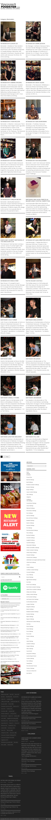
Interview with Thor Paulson (10, 121)
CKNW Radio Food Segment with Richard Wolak (35, 559)
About (27, 472)
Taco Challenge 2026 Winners (6, 645)
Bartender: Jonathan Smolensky (11, 437)
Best (3, 696)
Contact (28, 564)
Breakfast (9, 696)
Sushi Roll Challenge (30, 542)
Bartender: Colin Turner (9, 320)
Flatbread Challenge (30, 508)
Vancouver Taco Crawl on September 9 (8, 613)
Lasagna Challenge (30, 604)
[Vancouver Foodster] (11, 8)
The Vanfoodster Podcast (31, 665)
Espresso (16, 706)
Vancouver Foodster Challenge (8, 735)
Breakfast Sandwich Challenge (32, 484)
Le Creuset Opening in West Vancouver (8, 610)
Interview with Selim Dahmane (28, 728)
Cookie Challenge (30, 567)
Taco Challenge (29, 661)
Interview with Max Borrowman (36, 121)
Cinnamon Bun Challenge (31, 557)
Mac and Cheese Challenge (32, 518)
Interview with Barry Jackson (35, 43)
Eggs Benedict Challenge (31, 579)
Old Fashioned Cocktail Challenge (33, 621)
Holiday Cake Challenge (31, 592)
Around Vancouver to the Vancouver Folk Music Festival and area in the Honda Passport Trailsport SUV (10, 606)
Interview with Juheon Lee (9, 43)
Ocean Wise (4, 723)
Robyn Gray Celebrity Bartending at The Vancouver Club (12, 240)
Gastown (11, 711)
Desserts (4, 704)
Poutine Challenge (30, 636)
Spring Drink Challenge (31, 653)
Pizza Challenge (29, 631)
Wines (3, 744)
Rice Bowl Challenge (30, 535)
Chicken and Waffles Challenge (32, 547)
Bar (11, 694)
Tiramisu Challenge (30, 668)
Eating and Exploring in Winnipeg (7, 625)
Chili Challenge (29, 500)
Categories (28, 497)
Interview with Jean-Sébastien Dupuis (38, 240)
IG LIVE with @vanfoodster (31, 601)
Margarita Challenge (30, 606)
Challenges (28, 499)
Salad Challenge (29, 641)
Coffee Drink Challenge (31, 562)
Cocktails (9, 699)
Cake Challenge (29, 494)
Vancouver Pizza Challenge (28, 771)
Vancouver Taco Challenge (6, 659)
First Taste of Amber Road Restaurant (8, 642)
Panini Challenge (29, 626)
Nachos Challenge (30, 523)
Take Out (9, 730)
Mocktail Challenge (30, 614)
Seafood (3, 728)
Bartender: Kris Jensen (33, 359)
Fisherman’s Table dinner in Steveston (8, 621)
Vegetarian (4, 739)
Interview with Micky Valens (35, 82)
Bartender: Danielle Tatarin (10, 398)
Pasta (11, 723)
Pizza (17, 723)
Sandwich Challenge (30, 643)
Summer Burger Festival (31, 656)
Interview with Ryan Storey (10, 281)
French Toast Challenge (31, 584)
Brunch (15, 696)
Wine (16, 742)
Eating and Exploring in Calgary (7, 627)
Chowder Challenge (30, 555)
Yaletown (10, 744)
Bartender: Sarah (6, 359)
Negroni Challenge (30, 619)
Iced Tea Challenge (30, 515)
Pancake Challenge (30, 525)
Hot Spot (13, 713)
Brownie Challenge (30, 487)
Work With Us (29, 673)
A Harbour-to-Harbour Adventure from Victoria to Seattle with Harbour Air (12, 812)
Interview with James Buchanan (31, 697)
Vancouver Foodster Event (7, 737)
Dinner (10, 704)
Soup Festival (29, 651)
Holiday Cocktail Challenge (31, 594)
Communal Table (15, 701)
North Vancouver (13, 720)
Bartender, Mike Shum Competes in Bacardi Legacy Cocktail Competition (38, 200)
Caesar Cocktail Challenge (31, 492)
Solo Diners (11, 728)
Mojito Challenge (29, 616)
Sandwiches (11, 725)
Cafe (3, 699)
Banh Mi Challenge (30, 479)
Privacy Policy (29, 477)
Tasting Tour (4, 732)
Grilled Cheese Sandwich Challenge (33, 589)
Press (27, 638)
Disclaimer (28, 474)
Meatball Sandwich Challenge (32, 611)
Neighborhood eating (12, 718)
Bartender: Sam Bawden (33, 398)
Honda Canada (5, 713)
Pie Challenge (29, 527)
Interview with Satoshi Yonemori (11, 160)
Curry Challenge (29, 574)
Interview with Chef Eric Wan (28, 718)
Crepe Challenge (29, 505)
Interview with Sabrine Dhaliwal (11, 82)
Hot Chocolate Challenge (31, 596)
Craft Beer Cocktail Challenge (32, 569)
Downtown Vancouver (6, 706)
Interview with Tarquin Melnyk (11, 199)
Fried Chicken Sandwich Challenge (33, 587)
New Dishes (4, 720)
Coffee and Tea (5, 701)
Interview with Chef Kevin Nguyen (29, 713)
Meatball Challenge (30, 520)
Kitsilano (16, 716)
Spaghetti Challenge (30, 540)
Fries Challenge (29, 513)
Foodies (9, 708)
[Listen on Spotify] (11, 592)
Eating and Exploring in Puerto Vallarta (8, 634)
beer (17, 694)
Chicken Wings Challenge (31, 552)
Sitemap (28, 473)
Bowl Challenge (29, 482)
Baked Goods (4, 694)
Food (3, 708)
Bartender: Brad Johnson (34, 320)
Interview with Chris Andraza (28, 723)
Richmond (4, 725)
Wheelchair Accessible (6, 742)
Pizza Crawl (28, 633)
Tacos (3, 730)
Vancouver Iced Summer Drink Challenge (9, 617)
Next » (7, 456)
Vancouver (13, 732)
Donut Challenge (29, 577)
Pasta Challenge (29, 628)
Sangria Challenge (30, 646)
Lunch (3, 718)
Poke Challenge (29, 532)
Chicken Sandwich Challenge (32, 550)
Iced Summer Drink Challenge (32, 599)
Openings (28, 624)
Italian (11, 716)
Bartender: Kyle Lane (32, 437)
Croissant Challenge (30, 572)
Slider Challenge (29, 648)
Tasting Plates (29, 663)
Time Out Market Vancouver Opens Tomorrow (10, 661)
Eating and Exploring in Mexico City (7, 640)
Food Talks (28, 582)
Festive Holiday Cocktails (34, 281)
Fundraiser (4, 711)
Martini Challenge (30, 609)
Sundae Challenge (30, 658)
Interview (4, 716)
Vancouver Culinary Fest (31, 670)
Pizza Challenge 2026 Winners (28, 766)
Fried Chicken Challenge (31, 510)
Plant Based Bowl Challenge (32, 530)
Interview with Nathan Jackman (36, 160)
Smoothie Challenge (30, 537)
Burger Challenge (29, 489)
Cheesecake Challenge (31, 545)
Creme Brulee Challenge (31, 503)
